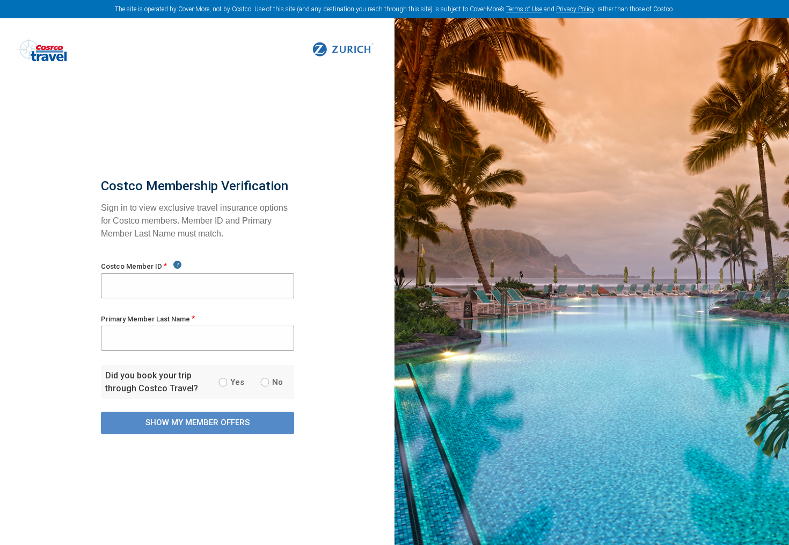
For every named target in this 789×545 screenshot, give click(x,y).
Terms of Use (524, 9)
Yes (237, 382)
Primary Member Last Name (145, 319)
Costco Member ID (131, 266)
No (277, 382)
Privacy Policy (575, 9)
